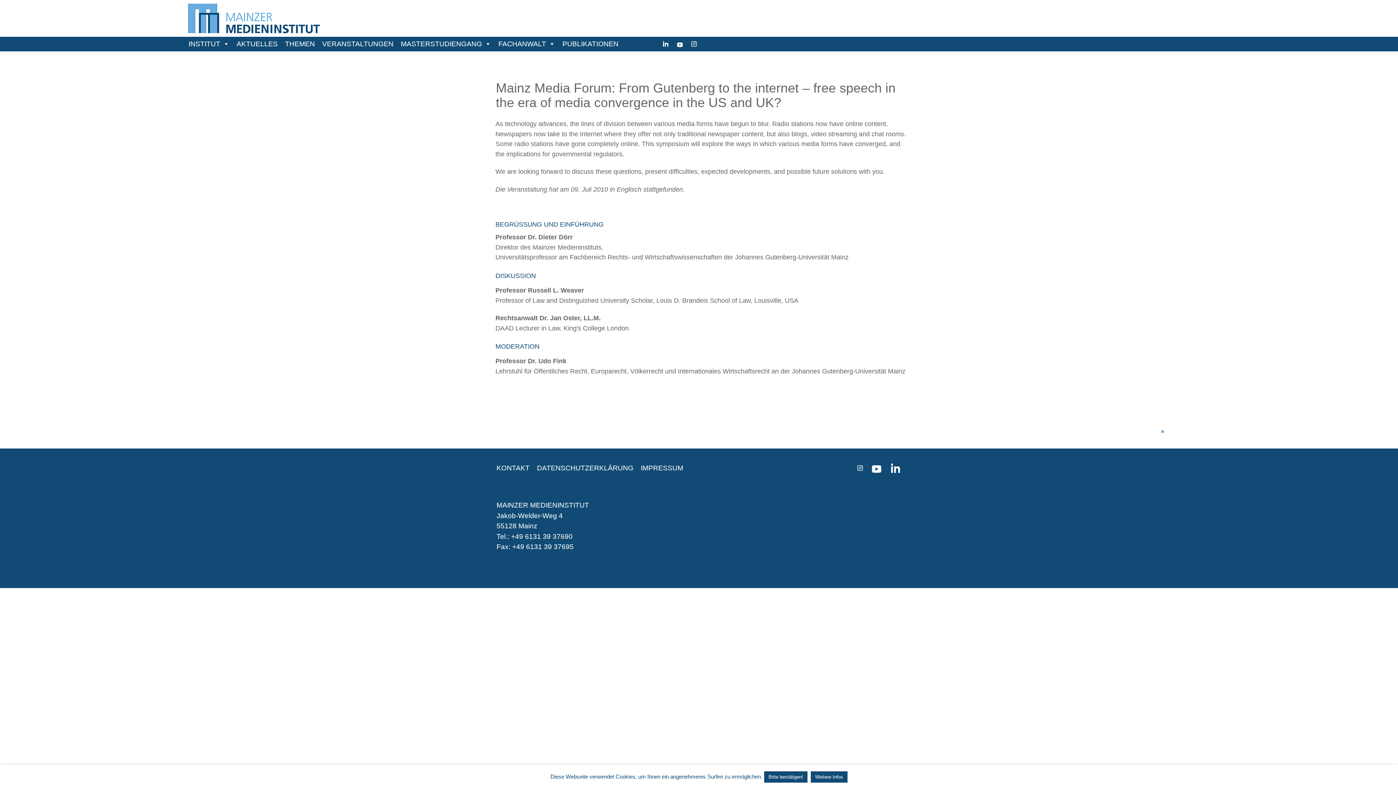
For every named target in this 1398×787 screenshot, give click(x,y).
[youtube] (680, 44)
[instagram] (694, 44)
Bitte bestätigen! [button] (786, 777)
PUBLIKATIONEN (590, 44)
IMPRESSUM (662, 468)
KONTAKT (513, 468)
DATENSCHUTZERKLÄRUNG (585, 468)
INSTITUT (204, 44)
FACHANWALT (522, 44)
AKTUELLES (257, 44)
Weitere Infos (829, 777)
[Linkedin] (666, 44)
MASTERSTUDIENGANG (441, 44)
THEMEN (300, 44)
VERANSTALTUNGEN (358, 44)
